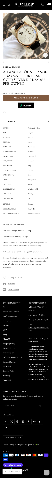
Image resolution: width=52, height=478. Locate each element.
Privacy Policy (8, 353)
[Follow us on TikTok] (40, 421)
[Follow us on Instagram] (23, 421)
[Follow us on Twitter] (11, 421)
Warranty (11, 283)
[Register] (40, 406)
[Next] (48, 62)
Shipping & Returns (15, 277)
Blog (5, 334)
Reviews (6, 325)
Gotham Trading (11, 67)
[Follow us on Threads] (17, 421)
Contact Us (7, 321)
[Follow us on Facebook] (6, 421)
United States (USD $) (12, 437)
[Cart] (47, 5)
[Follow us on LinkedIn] (6, 427)
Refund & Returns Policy (12, 357)
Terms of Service (9, 362)
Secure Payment (13, 289)
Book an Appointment (12, 472)
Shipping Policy (9, 343)
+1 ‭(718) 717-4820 (41, 320)
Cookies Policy (9, 371)
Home (5, 307)
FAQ (5, 330)
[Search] (9, 5)
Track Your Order (10, 316)
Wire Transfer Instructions (13, 93)
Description (9, 122)
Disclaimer (7, 366)
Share (5, 112)
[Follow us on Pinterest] (28, 421)
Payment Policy (9, 348)
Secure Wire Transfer (11, 312)
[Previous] (4, 62)
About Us (6, 339)
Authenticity (7, 380)
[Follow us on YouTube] (34, 421)
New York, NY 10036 (37, 315)
